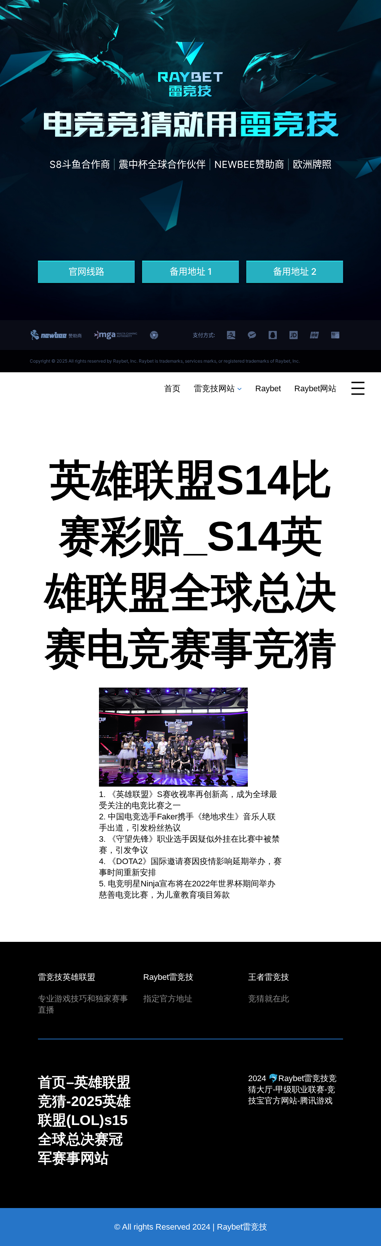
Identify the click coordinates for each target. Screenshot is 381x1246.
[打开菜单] (358, 388)
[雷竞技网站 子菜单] (239, 388)
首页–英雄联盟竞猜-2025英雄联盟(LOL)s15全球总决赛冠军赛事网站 (84, 1120)
